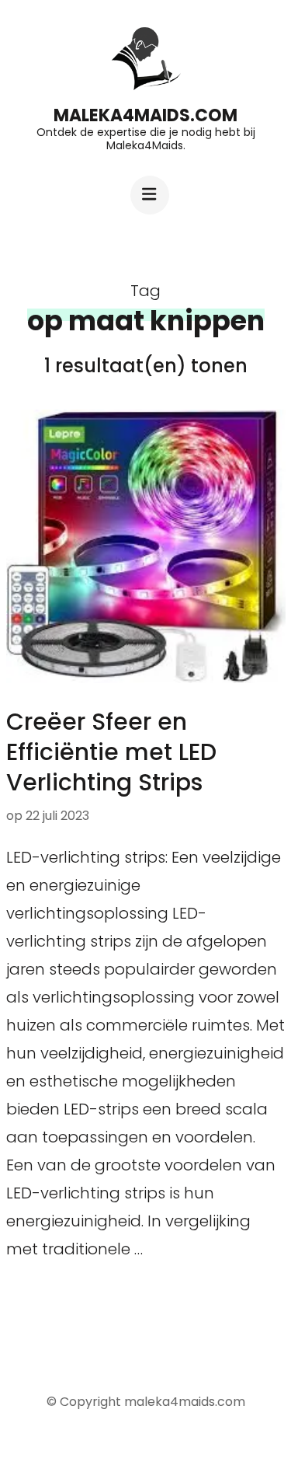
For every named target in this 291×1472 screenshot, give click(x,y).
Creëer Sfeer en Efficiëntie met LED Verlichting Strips (111, 752)
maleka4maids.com (145, 115)
